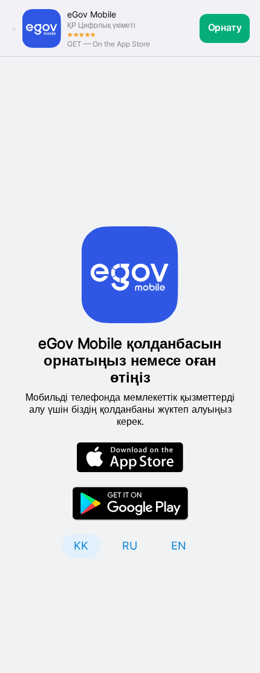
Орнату (225, 27)
